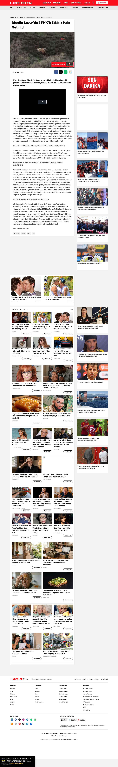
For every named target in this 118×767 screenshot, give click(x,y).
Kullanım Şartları (88, 688)
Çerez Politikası (87, 694)
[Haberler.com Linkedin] (27, 719)
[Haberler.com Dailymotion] (31, 724)
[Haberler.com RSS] (11, 724)
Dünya (12, 704)
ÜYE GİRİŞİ (103, 3)
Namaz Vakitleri (63, 691)
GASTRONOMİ (103, 7)
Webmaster (86, 702)
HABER (87, 3)
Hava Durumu (63, 688)
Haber (52, 736)
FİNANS (42, 7)
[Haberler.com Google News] (11, 719)
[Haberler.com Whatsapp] (31, 719)
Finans (36, 694)
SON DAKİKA (21, 7)
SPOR (66, 3)
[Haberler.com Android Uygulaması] (73, 720)
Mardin (23, 233)
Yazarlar (37, 699)
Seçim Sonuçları (63, 694)
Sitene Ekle (86, 710)
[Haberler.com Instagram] (23, 719)
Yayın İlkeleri (104, 679)
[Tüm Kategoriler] (11, 7)
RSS (84, 707)
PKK (34, 233)
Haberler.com (63, 685)
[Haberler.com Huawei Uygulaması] (81, 720)
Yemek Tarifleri (63, 702)
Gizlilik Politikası (87, 691)
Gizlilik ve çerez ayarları (46, 739)
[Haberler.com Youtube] (19, 724)
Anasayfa (13, 17)
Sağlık (36, 688)
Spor (11, 691)
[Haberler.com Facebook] (15, 719)
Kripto (12, 699)
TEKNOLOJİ (64, 7)
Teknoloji (37, 691)
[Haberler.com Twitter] (19, 719)
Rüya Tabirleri (63, 699)
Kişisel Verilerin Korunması (91, 696)
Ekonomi (12, 688)
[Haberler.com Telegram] (27, 724)
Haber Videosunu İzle (58, 64)
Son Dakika (13, 696)
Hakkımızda (78, 679)
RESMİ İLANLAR (87, 7)
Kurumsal (86, 685)
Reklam (85, 679)
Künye (97, 679)
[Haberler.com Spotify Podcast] (35, 719)
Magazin (12, 694)
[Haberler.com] (19, 679)
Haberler (12, 685)
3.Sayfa (12, 702)
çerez (3, 760)
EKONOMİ (47, 3)
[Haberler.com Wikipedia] (15, 724)
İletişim (91, 679)
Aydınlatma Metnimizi (16, 763)
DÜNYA (75, 7)
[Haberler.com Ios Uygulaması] (64, 720)
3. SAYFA (52, 7)
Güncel (21, 17)
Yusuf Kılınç (16, 233)
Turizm (37, 696)
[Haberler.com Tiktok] (23, 724)
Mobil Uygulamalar (88, 704)
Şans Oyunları (63, 696)
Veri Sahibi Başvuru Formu (91, 699)
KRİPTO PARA (76, 3)
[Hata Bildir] (56, 739)
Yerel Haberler (39, 702)
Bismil (28, 233)
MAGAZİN (57, 3)
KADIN (32, 7)
